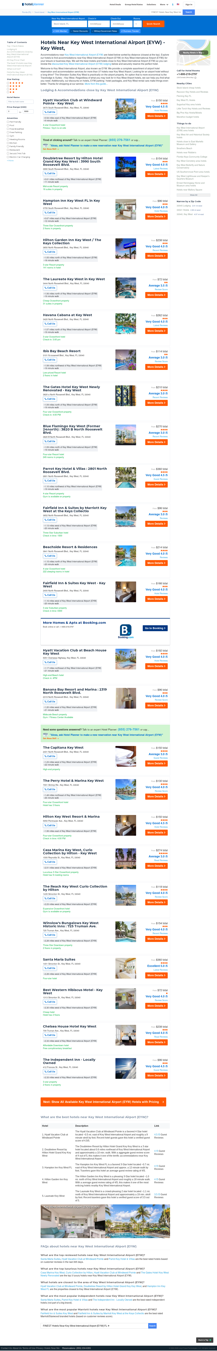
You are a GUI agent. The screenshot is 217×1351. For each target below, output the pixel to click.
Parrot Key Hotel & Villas (122, 1259)
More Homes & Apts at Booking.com (74, 622)
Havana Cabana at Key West (67, 315)
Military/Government (105, 31)
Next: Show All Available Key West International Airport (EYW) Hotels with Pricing (101, 1101)
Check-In (92, 18)
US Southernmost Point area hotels (193, 171)
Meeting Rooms (17, 139)
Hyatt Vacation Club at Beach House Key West (74, 652)
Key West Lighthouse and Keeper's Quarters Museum (193, 177)
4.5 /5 (157, 1134)
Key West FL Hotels (186, 100)
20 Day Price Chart (16, 60)
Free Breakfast (17, 129)
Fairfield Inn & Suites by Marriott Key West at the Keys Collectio (75, 509)
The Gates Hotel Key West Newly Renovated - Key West (71, 388)
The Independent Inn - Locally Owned (69, 1061)
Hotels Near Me (51, 1348)
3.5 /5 (157, 1194)
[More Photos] (125, 118)
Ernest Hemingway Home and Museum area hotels (191, 184)
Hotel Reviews (161, 110)
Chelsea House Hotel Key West (69, 1026)
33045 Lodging (184, 205)
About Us (17, 1348)
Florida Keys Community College (192, 156)
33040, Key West (185, 214)
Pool (12, 125)
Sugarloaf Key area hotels (189, 104)
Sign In (189, 4)
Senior (80, 31)
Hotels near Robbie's (186, 152)
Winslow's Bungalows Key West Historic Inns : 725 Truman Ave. (71, 924)
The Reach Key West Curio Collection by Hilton (75, 888)
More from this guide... (96, 83)
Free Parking (16, 132)
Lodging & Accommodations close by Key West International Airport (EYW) (20, 53)
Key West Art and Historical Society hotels (193, 136)
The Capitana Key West (63, 747)
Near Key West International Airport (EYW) (69, 18)
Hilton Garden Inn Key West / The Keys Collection (72, 241)
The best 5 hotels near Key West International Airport (19, 64)
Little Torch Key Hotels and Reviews (193, 108)
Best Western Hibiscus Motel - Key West (73, 991)
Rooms (136, 18)
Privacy (40, 1348)
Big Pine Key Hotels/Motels (189, 112)
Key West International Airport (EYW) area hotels (191, 129)
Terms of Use (28, 1348)
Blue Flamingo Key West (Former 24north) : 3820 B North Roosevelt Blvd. (72, 429)
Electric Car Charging (20, 157)
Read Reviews (161, 860)
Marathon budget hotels (188, 116)
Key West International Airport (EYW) (84, 54)
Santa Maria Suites (59, 959)
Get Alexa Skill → (51, 148)
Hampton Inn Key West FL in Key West (71, 202)
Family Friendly (17, 146)
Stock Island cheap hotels (189, 87)
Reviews (164, 518)
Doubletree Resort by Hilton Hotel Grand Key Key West (112, 1286)
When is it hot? (14, 69)
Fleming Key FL (184, 95)
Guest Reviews (161, 479)
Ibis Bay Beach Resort (62, 351)
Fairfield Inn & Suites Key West (57, 1313)
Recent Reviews (160, 250)
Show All (193, 195)
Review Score (161, 289)
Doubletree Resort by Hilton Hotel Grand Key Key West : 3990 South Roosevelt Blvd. (73, 161)
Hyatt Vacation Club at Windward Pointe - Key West (72, 102)
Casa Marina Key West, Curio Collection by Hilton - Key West (70, 851)
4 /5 (156, 1151)
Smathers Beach (184, 148)
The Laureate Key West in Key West (74, 279)
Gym (12, 136)
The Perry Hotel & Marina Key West (73, 780)
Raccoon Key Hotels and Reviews (192, 91)
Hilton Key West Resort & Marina (71, 816)
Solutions (151, 4)
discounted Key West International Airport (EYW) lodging (81, 63)
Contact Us (6, 1348)
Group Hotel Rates (134, 4)
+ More (10, 160)
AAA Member (61, 31)
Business (131, 31)
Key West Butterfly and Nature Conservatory (191, 166)
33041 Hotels (183, 209)
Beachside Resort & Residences (70, 547)
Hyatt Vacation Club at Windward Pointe (83, 1259)
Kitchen (13, 143)
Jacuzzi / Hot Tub (18, 153)
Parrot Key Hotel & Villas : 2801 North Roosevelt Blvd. (75, 470)
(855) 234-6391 (83, 1348)
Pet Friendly (15, 122)
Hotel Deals (115, 4)
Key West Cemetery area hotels (191, 160)
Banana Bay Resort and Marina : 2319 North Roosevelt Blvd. (75, 691)
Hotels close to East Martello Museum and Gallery (190, 143)
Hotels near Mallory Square (189, 189)
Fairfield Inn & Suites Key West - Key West (74, 585)
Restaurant (15, 150)
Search (189, 12)
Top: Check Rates (15, 46)
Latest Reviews (161, 168)
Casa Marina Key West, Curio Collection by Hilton (67, 1272)
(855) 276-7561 (119, 139)
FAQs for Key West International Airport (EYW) (19, 73)
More (163, 4)
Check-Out (116, 18)
